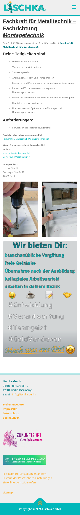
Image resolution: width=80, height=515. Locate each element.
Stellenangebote (13, 404)
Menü (74, 7)
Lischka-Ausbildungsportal (16, 152)
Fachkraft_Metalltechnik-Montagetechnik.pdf (26, 138)
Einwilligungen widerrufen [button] (19, 482)
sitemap (8, 492)
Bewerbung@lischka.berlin (16, 156)
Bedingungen (11, 417)
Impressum (10, 409)
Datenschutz (11, 413)
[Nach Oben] (40, 503)
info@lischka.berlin (23, 394)
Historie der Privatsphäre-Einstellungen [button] (27, 478)
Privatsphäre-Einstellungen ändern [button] (25, 473)
